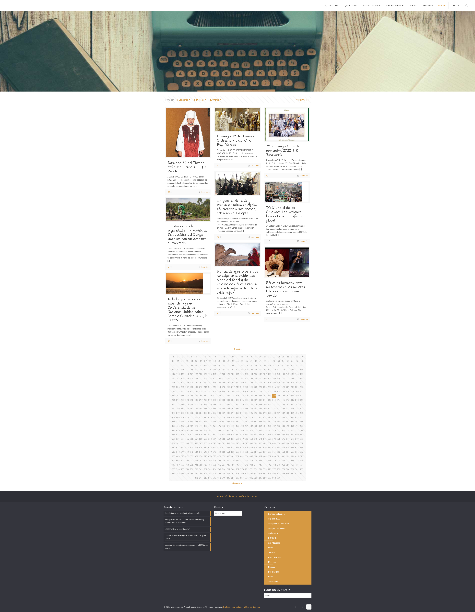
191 (246, 383)
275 (233, 396)
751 (287, 465)
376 (297, 409)
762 (205, 469)
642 (187, 452)
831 (278, 478)
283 (269, 396)
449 (233, 422)
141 (283, 374)
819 (223, 478)
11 (219, 357)
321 (178, 404)
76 (251, 365)
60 (178, 365)
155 (214, 378)
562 (219, 439)
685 (251, 456)
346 (292, 404)
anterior (239, 349)
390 (228, 413)
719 (274, 460)
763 (210, 469)
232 (301, 387)
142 (287, 374)
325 (196, 404)
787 (187, 473)
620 (219, 448)
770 (242, 469)
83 (283, 365)
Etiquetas (200, 100)
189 (237, 383)
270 (210, 396)
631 (269, 448)
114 (292, 370)
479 (237, 426)
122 (196, 374)
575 (278, 439)
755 (173, 469)
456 (265, 422)
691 (278, 456)
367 (255, 409)
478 (233, 426)
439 (187, 422)
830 (274, 478)
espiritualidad (274, 543)
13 (228, 357)
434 (297, 417)
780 (287, 469)
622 (228, 448)
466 (178, 426)
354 (196, 409)
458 (274, 422)
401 (278, 413)
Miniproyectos (274, 557)
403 (287, 413)
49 (260, 361)
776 (269, 469)
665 (292, 452)
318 (297, 400)
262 (173, 396)
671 (187, 456)
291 (173, 400)
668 (173, 456)
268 (200, 396)
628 (255, 448)
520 (292, 430)
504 (219, 430)
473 (210, 426)
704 (205, 460)
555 (187, 439)
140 (278, 374)
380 (182, 413)
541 (255, 435)
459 (278, 422)
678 (219, 456)
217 (233, 387)
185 (219, 383)
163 (251, 378)
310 (260, 400)
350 (178, 409)
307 (246, 400)
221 (251, 387)
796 (228, 473)
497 (187, 430)
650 (223, 452)
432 (287, 417)
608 (297, 443)
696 (301, 456)
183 (210, 383)
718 (269, 460)
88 (173, 370)
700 (187, 460)
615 (196, 448)
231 (297, 387)
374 (287, 409)
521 (297, 430)
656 (251, 452)
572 (265, 439)
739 (233, 465)
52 (274, 361)
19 (256, 357)
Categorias (183, 100)
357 (210, 409)
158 (228, 378)
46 (247, 361)
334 (237, 404)
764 (214, 469)
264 (182, 396)
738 (228, 465)
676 (210, 456)
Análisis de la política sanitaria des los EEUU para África (186, 546)
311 (265, 400)
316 (287, 400)
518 (283, 430)
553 (178, 439)
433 (292, 417)
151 (196, 378)
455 (260, 422)
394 (246, 413)
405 (297, 413)
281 (260, 396)
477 (228, 426)
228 (283, 387)
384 (200, 413)
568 (246, 439)
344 (283, 404)
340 (265, 404)
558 (200, 439)
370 (269, 409)
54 (283, 361)
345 (287, 404)
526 (187, 435)
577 (287, 439)
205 (178, 387)
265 (187, 396)
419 (228, 417)
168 (274, 378)
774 (260, 469)
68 (215, 365)
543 (265, 435)
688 (265, 456)
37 (205, 361)
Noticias (271, 567)
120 (187, 374)
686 (255, 456)
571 (260, 439)
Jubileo (271, 552)
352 (187, 409)
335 (242, 404)
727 (178, 465)
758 (187, 469)
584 (187, 443)
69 (219, 365)
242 (214, 391)
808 (283, 473)
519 (287, 430)
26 (288, 357)
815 (205, 478)
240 (205, 391)
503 (214, 430)
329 (214, 404)
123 (200, 374)
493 (301, 426)
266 (191, 396)
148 (182, 378)
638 (301, 448)
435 (301, 417)
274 (228, 396)
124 (205, 374)
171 (287, 378)
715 (255, 460)
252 (260, 391)
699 (182, 460)
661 (274, 452)
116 (301, 370)
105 (251, 370)
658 (260, 452)
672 (191, 456)
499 (196, 430)
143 (292, 374)
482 (251, 426)
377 (301, 409)
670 (182, 456)
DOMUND (272, 538)
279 (251, 396)
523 (173, 435)
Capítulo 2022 (274, 519)
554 (182, 439)
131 (237, 374)
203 (301, 383)
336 (246, 404)
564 (228, 439)
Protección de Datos (227, 496)
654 (242, 452)
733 (205, 465)
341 (269, 404)
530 (205, 435)
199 (283, 383)
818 (219, 478)
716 (260, 460)
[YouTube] (299, 607)
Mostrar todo (303, 100)
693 (287, 456)
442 (200, 422)
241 (210, 391)
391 (233, 413)
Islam (270, 548)
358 (214, 409)
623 (233, 448)
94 (201, 370)
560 (210, 439)
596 (242, 443)
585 (191, 443)
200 (287, 383)
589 (210, 443)
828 (265, 478)
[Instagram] (302, 607)
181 (200, 383)
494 (173, 430)
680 (228, 456)
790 (200, 473)
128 (223, 374)
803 (260, 473)
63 (192, 365)
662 (278, 452)
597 (246, 443)
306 (242, 400)
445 (214, 422)
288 (292, 396)
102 (237, 370)
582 (178, 443)
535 (228, 435)
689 (269, 456)
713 (246, 460)
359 (219, 409)
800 (246, 473)
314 (278, 400)
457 (269, 422)
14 (233, 357)
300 (214, 400)
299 (210, 400)
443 (205, 422)
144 (297, 374)
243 (219, 391)
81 (274, 365)
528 (196, 435)
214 (219, 387)
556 (191, 439)
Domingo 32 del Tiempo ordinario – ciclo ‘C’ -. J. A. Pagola (187, 167)
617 (205, 448)
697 (173, 460)
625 (242, 448)
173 (297, 378)
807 (278, 473)
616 (200, 448)
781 (292, 469)
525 (182, 435)
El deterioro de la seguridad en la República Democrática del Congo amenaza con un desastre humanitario (187, 234)
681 (233, 456)
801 (251, 473)
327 (205, 404)
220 (246, 387)
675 (205, 456)
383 (196, 413)
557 (196, 439)
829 (269, 478)
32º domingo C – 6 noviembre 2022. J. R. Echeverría (282, 150)
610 (173, 448)
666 (297, 452)
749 (278, 465)
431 (283, 417)
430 (278, 417)
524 (178, 435)
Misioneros (273, 562)
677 (214, 456)
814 (200, 478)
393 (242, 413)
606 (287, 443)
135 (255, 374)
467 (182, 426)
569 (251, 439)
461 (287, 422)
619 (214, 448)
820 (228, 478)
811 (297, 473)
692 (283, 456)
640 (178, 452)
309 (255, 400)
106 (255, 370)
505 (223, 430)
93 (196, 370)
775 (265, 469)
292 (178, 400)
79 (265, 365)
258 (287, 391)
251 (255, 391)
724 (297, 460)
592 (223, 443)
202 (297, 383)
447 (223, 422)
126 (214, 374)
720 (278, 460)
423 (246, 417)
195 (265, 383)
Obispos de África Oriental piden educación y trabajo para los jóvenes (184, 521)
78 (260, 365)
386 (210, 413)
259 (292, 391)
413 (200, 417)
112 (283, 370)
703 (200, 460)
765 (219, 469)
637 (297, 448)
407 (173, 417)
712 (242, 460)
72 (233, 365)
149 (187, 378)
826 (255, 478)
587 (200, 443)
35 (196, 361)
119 (182, 374)
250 (251, 391)
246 (233, 391)
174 (301, 378)
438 (182, 422)
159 (233, 378)
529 (200, 435)
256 (278, 391)
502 (210, 430)
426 (260, 417)
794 (219, 473)
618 (210, 448)
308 (251, 400)
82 (279, 365)
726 (173, 465)
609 (301, 443)
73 (237, 365)
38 (210, 361)
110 (274, 370)
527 (191, 435)
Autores (215, 100)
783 (301, 469)
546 (278, 435)
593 (228, 443)
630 (265, 448)
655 (246, 452)
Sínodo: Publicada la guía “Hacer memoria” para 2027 (185, 537)
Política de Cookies (248, 496)
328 (210, 404)
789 (196, 473)
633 (278, 448)
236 (187, 391)
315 (283, 400)
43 (233, 361)
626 (246, 448)
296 (196, 400)
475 (219, 426)
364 (242, 409)
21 (265, 357)
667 (301, 452)
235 (182, 391)
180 (196, 383)
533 (219, 435)
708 (223, 460)
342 (274, 404)
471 (200, 426)
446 (219, 422)
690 (274, 456)
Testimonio (273, 581)
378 (173, 413)
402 (283, 413)
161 (242, 378)
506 (228, 430)
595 (237, 443)
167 (269, 378)
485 (265, 426)
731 (196, 465)
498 (191, 430)
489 (283, 426)
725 (301, 460)
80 (269, 365)
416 (214, 417)
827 (260, 478)
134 (251, 374)
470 (196, 426)
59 (173, 365)
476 (223, 426)
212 (210, 387)
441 (196, 422)
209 (196, 387)
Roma (270, 577)
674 (200, 456)
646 (205, 452)
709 (228, 460)
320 (173, 404)
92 (192, 370)
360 (223, 409)
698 (178, 460)
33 (187, 361)
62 (187, 365)
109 (269, 370)
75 (247, 365)
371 (274, 409)
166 (265, 378)
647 (210, 452)
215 (223, 387)
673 (196, 456)
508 (237, 430)
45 (242, 361)
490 (287, 426)
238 (196, 391)
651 (228, 452)
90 (182, 370)
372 (278, 409)
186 (223, 383)
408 (178, 417)
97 (215, 370)
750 (283, 465)
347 (297, 404)
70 (224, 365)
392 (237, 413)
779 (283, 469)
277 (242, 396)
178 (187, 383)
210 (200, 387)
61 (182, 365)
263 (178, 396)
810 (292, 473)
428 (269, 417)
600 (260, 443)
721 (283, 460)
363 (237, 409)
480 (242, 426)
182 (205, 383)
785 (178, 473)
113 (287, 370)
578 (292, 439)
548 (287, 435)
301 (219, 400)
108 (265, 370)
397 (260, 413)
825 (251, 478)
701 (191, 460)
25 (283, 357)
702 (196, 460)
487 (274, 426)
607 (292, 443)
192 (251, 383)
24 (279, 357)
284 (274, 396)
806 (274, 473)
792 (210, 473)
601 (265, 443)
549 (292, 435)
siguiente (236, 483)
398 (265, 413)
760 (196, 469)
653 (237, 452)
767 (228, 469)
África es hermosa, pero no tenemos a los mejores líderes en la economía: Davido (285, 289)
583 (182, 443)
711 (237, 460)
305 (237, 400)
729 (187, 465)
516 (274, 430)
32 (182, 361)
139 (274, 374)
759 (191, 469)
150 (191, 378)
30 (173, 361)
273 (223, 396)
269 (205, 396)
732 (200, 465)
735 (214, 465)
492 (297, 426)
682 (237, 456)
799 (242, 473)
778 (278, 469)
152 (200, 378)
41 (224, 361)
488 (278, 426)
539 (246, 435)
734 (210, 465)
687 (260, 456)
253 (265, 391)
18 (251, 357)
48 (256, 361)
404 (292, 413)
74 (242, 365)
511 (251, 430)
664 (287, 452)
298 (205, 400)
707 (219, 460)
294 (187, 400)
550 (297, 435)
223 (260, 387)
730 (191, 465)
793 (214, 473)
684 (246, 456)
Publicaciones (274, 572)
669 (178, 456)
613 (187, 448)
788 (191, 473)
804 (265, 473)
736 (219, 465)
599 (255, 443)
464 (301, 422)
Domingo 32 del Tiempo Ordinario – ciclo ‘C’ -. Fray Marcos (235, 140)
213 (214, 387)
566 (237, 439)
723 (292, 460)
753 (297, 465)
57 (297, 361)
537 (237, 435)
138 (269, 374)
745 (260, 465)
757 (182, 469)
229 (287, 387)
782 (297, 469)
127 (219, 374)
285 (278, 396)
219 (242, 387)
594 (233, 443)
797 (233, 473)
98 (219, 370)
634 (283, 448)
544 (269, 435)
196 (269, 383)
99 (224, 370)
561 (214, 439)
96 (210, 370)
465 (173, 426)
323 (187, 404)
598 (251, 443)
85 (292, 365)
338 (255, 404)
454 (255, 422)
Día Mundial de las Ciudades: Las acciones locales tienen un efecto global (284, 214)
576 (283, 439)
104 (246, 370)
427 (265, 417)
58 (301, 361)
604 (278, 443)
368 (260, 409)
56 (292, 361)
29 (301, 357)
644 (196, 452)
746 (265, 465)
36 (201, 361)
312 (269, 400)
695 (297, 456)
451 (242, 422)
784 (173, 473)
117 (173, 374)
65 (201, 365)
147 (178, 378)
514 (265, 430)
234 (178, 391)
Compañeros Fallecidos (278, 523)
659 (265, 452)
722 (287, 460)
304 (233, 400)
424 (251, 417)
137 (265, 374)
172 (292, 378)
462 (292, 422)
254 (269, 391)
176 (178, 383)
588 (205, 443)
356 (205, 409)
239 (200, 391)
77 (256, 365)
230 (292, 387)
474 (214, 426)
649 (219, 452)
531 (210, 435)
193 (255, 383)
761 (200, 469)
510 (246, 430)
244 (223, 391)
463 (297, 422)
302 (223, 400)
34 (192, 361)
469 (191, 426)
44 (237, 361)
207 (187, 387)
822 (237, 478)
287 (287, 396)
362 (233, 409)
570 (255, 439)
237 (191, 391)
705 (210, 460)
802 (255, 473)
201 (292, 383)
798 (237, 473)
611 (178, 448)
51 (269, 361)
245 (228, 391)
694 (292, 456)
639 (173, 452)
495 (178, 430)
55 (288, 361)
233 (173, 391)
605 (283, 443)
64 (196, 365)
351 (182, 409)
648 (214, 452)
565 (233, 439)
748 (274, 465)
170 (283, 378)
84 (288, 365)
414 (205, 417)
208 (191, 387)
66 (205, 365)
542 (260, 435)
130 (233, 374)
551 (301, 435)
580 (301, 439)
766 (223, 469)
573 (269, 439)
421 (237, 417)
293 (182, 400)
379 (178, 413)
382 (191, 413)
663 (283, 452)
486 (269, 426)
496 (182, 430)
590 (214, 443)
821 (233, 478)
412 (196, 417)
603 (274, 443)
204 (173, 387)
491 (292, 426)
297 (200, 400)
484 (260, 426)
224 (265, 387)
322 (182, 404)
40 (219, 361)
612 (182, 448)
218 (237, 387)
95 (205, 370)
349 (173, 409)
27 (292, 357)
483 (255, 426)
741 (242, 465)
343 (278, 404)
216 (228, 387)
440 (191, 422)
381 (187, 413)
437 (178, 422)
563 (223, 439)
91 (187, 370)
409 (182, 417)
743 (251, 465)
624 (237, 448)
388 (219, 413)
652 (233, 452)
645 (200, 452)
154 (210, 378)
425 (255, 417)
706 (214, 460)
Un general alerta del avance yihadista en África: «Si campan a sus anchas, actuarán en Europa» (237, 206)
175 (173, 383)
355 (200, 409)
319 (301, 400)
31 (178, 361)
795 (223, 473)
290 (301, 396)
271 (214, 396)
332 (228, 404)
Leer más (205, 192)
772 (251, 469)
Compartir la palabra (276, 528)
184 (214, 383)
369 (265, 409)
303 (228, 400)
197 (274, 383)
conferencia (273, 533)
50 (265, 361)
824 (246, 478)
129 (228, 374)
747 (269, 465)
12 (224, 357)
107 (260, 370)
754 (301, 465)
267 (196, 396)
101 (233, 370)
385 (205, 413)
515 (269, 430)
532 (214, 435)
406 (301, 413)
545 (274, 435)
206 (182, 387)
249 (246, 391)
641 (182, 452)
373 (283, 409)
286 (283, 396)
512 (255, 430)
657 (255, 452)
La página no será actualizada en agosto (182, 513)
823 (242, 478)
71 (228, 365)
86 (297, 365)
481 (246, 426)
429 (274, 417)
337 (251, 404)
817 (214, 478)
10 (215, 357)
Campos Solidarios (276, 514)
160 (237, 378)
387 (214, 413)
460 (283, 422)
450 (237, 422)
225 (269, 387)
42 (228, 361)
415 (210, 417)
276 (237, 396)
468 (187, 426)
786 (182, 473)
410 (187, 417)
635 (287, 448)
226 (274, 387)
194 (260, 383)
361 (228, 409)
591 (219, 443)
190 (242, 383)
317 (292, 400)
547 (283, 435)
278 (246, 396)
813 (196, 478)
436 (173, 422)
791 (205, 473)
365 (246, 409)
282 (265, 396)
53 (279, 361)
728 (182, 465)
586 (196, 443)
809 (287, 473)
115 (297, 370)
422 (242, 417)
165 (260, 378)
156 (219, 378)
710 (233, 460)
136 (260, 374)
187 (228, 383)
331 (223, 404)
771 (246, 469)
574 (274, 439)
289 (297, 396)
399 (269, 413)
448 (228, 422)
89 (178, 370)
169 (278, 378)
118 (178, 374)
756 (178, 469)
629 (260, 448)
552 (173, 439)
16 (242, 357)
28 (297, 357)
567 (242, 439)
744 (255, 465)
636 (292, 448)
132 (242, 374)
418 (223, 417)
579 (297, 439)
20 (260, 357)
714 (251, 460)
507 (233, 430)
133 (246, 374)
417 (219, 417)
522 (301, 430)
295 (191, 400)
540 (251, 435)
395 (251, 413)
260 (297, 391)
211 (205, 387)
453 (251, 422)
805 (269, 473)
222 (255, 387)
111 (278, 370)
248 (242, 391)
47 (251, 361)
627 (251, 448)
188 (233, 383)
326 (200, 404)
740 (237, 465)
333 (233, 404)
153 (205, 378)
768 (233, 469)
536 (233, 435)
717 (265, 460)
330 (219, 404)
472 (205, 426)
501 (205, 430)
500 (200, 430)
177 (182, 383)
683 (242, 456)
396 (255, 413)
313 (274, 400)
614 (191, 448)
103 (242, 370)
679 (223, 456)
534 (223, 435)
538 (242, 435)
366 (251, 409)
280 (255, 396)
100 (228, 370)
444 (210, 422)
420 (233, 417)
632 (274, 448)
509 (242, 430)
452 (246, 422)
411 (191, 417)
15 (237, 357)
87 (301, 365)
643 (191, 452)
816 (210, 478)
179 (191, 383)
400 (274, 413)
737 (223, 465)
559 (205, 439)
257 (283, 391)
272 (219, 396)
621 (223, 448)
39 (215, 361)
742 (246, 465)
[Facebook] (296, 607)
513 (260, 430)
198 (278, 383)
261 (301, 391)
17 (247, 357)
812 (301, 473)
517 (278, 430)
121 (191, 374)
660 (269, 452)
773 (255, 469)
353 (191, 409)
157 (223, 378)
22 (269, 357)
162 (246, 378)
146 (173, 378)
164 (255, 378)
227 (278, 387)
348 (301, 404)
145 (301, 374)
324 (191, 404)
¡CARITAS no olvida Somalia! (177, 529)
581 (173, 443)
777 (274, 469)
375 (292, 409)
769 (237, 469)
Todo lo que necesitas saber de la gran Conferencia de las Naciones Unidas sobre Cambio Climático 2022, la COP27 (187, 309)
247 (237, 391)
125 (210, 374)
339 (260, 404)
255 (274, 391)
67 (210, 365)
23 (274, 357)
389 (223, 413)
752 (292, 465)
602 (269, 443)
